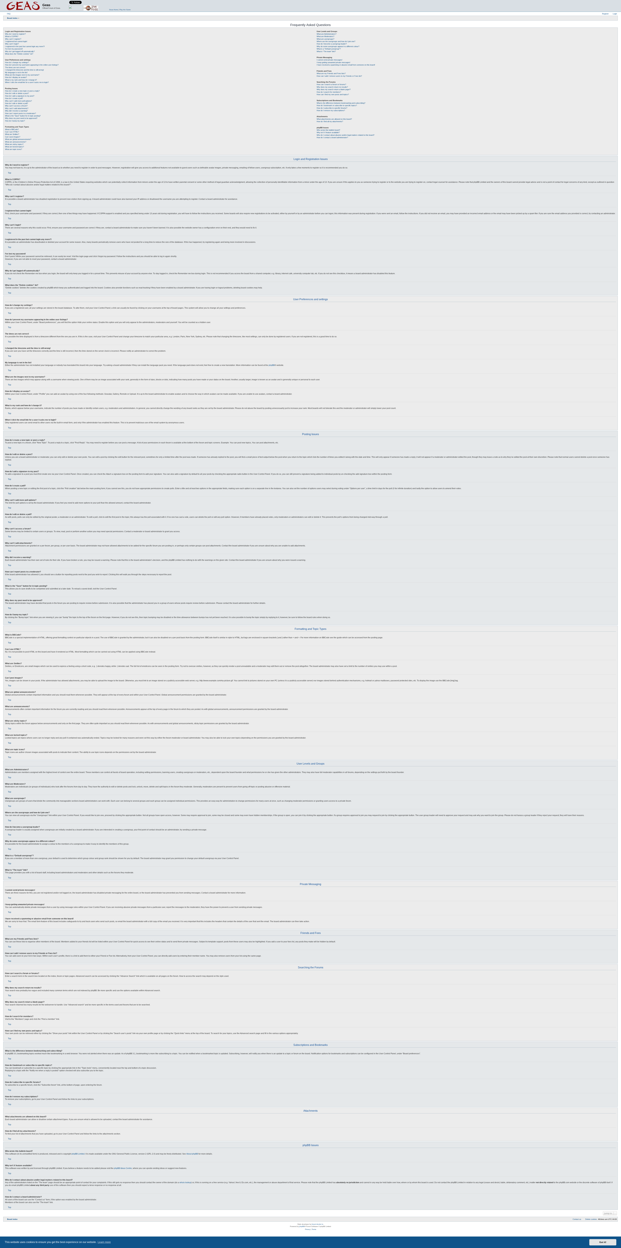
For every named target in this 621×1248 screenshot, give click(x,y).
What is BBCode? (12, 129)
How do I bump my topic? (15, 121)
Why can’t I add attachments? (16, 108)
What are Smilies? (12, 134)
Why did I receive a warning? (16, 111)
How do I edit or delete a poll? (16, 103)
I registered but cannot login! (16, 41)
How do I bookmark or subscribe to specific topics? (337, 105)
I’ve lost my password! (14, 49)
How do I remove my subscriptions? (331, 110)
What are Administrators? (326, 34)
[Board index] (23, 6)
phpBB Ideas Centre (123, 1168)
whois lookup (185, 1182)
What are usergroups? (325, 39)
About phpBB (192, 1154)
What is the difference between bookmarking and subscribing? (341, 103)
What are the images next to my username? (22, 75)
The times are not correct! (15, 67)
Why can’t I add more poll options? (18, 101)
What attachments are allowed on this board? (334, 119)
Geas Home (113, 10)
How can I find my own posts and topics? (333, 94)
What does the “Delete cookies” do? (19, 54)
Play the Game (125, 10)
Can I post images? (12, 137)
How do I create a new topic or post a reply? (22, 91)
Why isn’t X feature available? (328, 132)
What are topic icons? (13, 149)
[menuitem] (7, 14)
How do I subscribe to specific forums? (332, 108)
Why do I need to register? (15, 34)
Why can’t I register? (13, 39)
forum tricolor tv (317, 1224)
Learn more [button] (104, 1242)
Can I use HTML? (12, 132)
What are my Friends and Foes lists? (331, 73)
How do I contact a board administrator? (332, 137)
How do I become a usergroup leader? (332, 44)
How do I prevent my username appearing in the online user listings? (32, 65)
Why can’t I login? (12, 44)
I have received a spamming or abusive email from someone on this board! (346, 65)
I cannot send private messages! (329, 60)
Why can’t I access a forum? (16, 106)
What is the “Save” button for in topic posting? (23, 116)
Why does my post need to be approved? (21, 118)
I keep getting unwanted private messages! (333, 62)
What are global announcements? (18, 139)
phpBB (272, 365)
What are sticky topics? (14, 144)
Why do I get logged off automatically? (20, 51)
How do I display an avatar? (16, 77)
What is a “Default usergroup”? (329, 49)
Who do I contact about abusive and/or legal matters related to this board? (345, 135)
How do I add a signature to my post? (19, 96)
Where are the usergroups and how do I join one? (336, 41)
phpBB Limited (78, 1154)
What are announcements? (15, 142)
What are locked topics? (14, 147)
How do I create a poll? (14, 98)
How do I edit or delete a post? (17, 93)
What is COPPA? (11, 36)
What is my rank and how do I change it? (21, 80)
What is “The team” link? (326, 51)
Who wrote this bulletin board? (328, 130)
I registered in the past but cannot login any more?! (25, 46)
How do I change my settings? (17, 62)
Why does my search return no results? (332, 87)
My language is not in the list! (16, 72)
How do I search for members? (329, 92)
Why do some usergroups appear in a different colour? (338, 46)
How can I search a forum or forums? (331, 84)
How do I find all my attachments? (330, 121)
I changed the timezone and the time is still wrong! (24, 70)
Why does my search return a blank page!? (334, 89)
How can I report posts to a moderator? (20, 113)
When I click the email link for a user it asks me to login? (27, 82)
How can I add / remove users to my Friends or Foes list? (339, 76)
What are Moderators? (325, 36)
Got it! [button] (602, 1242)
